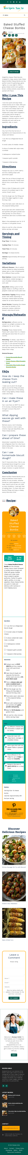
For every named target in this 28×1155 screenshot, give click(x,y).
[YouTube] (20, 2)
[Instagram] (10, 2)
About (14, 1054)
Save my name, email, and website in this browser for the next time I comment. (15, 992)
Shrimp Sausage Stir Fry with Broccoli (14, 867)
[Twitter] (17, 2)
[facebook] (9, 35)
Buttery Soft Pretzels (14, 1095)
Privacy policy (20, 1148)
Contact (11, 1148)
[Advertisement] (14, 602)
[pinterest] (16, 35)
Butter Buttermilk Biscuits (15, 1103)
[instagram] (13, 35)
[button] (24, 15)
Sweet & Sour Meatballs (9, 903)
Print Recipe (10, 558)
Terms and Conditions (14, 1152)
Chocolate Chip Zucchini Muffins (17, 1111)
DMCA (15, 1150)
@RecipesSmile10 (16, 816)
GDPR (20, 1150)
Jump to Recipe (14, 71)
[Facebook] (7, 2)
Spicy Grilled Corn (7, 940)
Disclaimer (9, 1150)
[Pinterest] (13, 2)
